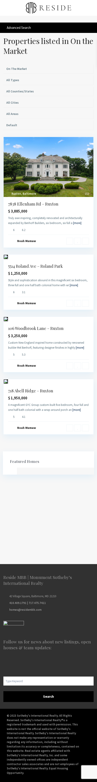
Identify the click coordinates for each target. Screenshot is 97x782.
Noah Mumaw (26, 241)
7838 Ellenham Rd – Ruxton (33, 204)
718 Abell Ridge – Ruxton (30, 390)
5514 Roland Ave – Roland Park (35, 266)
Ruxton (16, 194)
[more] (77, 223)
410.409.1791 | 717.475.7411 (27, 603)
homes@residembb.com (25, 610)
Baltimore (29, 194)
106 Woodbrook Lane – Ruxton (36, 328)
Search (48, 696)
